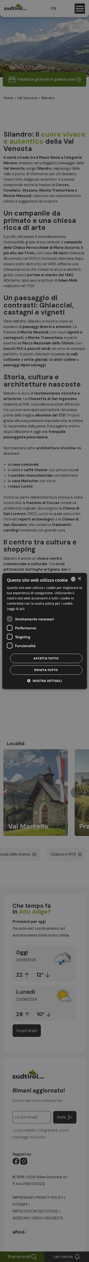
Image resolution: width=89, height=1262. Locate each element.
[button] (44, 680)
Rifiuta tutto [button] (46, 670)
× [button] (79, 578)
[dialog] (44, 631)
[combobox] (73, 579)
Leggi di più (16, 608)
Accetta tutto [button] (46, 658)
